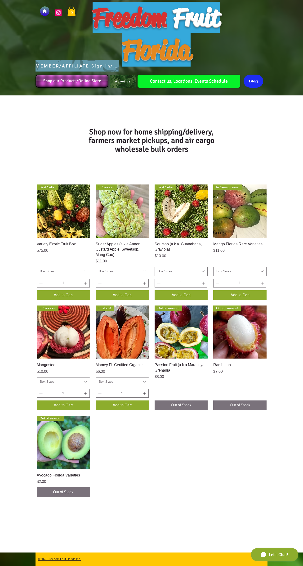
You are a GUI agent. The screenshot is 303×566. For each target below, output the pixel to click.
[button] (71, 11)
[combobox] (63, 271)
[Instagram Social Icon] (58, 12)
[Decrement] (40, 283)
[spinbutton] (63, 283)
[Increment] (86, 283)
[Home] (44, 11)
